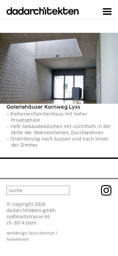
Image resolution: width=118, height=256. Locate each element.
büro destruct (42, 233)
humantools (18, 239)
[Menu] (107, 11)
